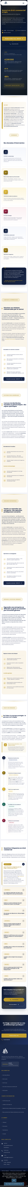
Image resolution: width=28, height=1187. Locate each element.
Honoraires (5, 1126)
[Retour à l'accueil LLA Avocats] (5, 1051)
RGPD (24, 1170)
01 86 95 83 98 (7, 1039)
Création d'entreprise (7, 1104)
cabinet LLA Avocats (10, 339)
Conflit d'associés (6, 1100)
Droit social (5, 1078)
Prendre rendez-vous (14, 1035)
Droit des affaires (6, 1075)
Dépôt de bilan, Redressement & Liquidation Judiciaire (14, 1108)
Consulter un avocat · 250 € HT (13, 378)
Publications (5, 1129)
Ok (14, 1180)
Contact (4, 1133)
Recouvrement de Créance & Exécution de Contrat (13, 1112)
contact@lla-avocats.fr (8, 1157)
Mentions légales (5, 1170)
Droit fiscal (5, 1082)
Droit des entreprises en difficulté (10, 1086)
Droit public (5, 1090)
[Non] (26, 1179)
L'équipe (4, 1122)
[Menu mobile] (23, 3)
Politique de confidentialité (16, 1170)
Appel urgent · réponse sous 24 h (13, 85)
